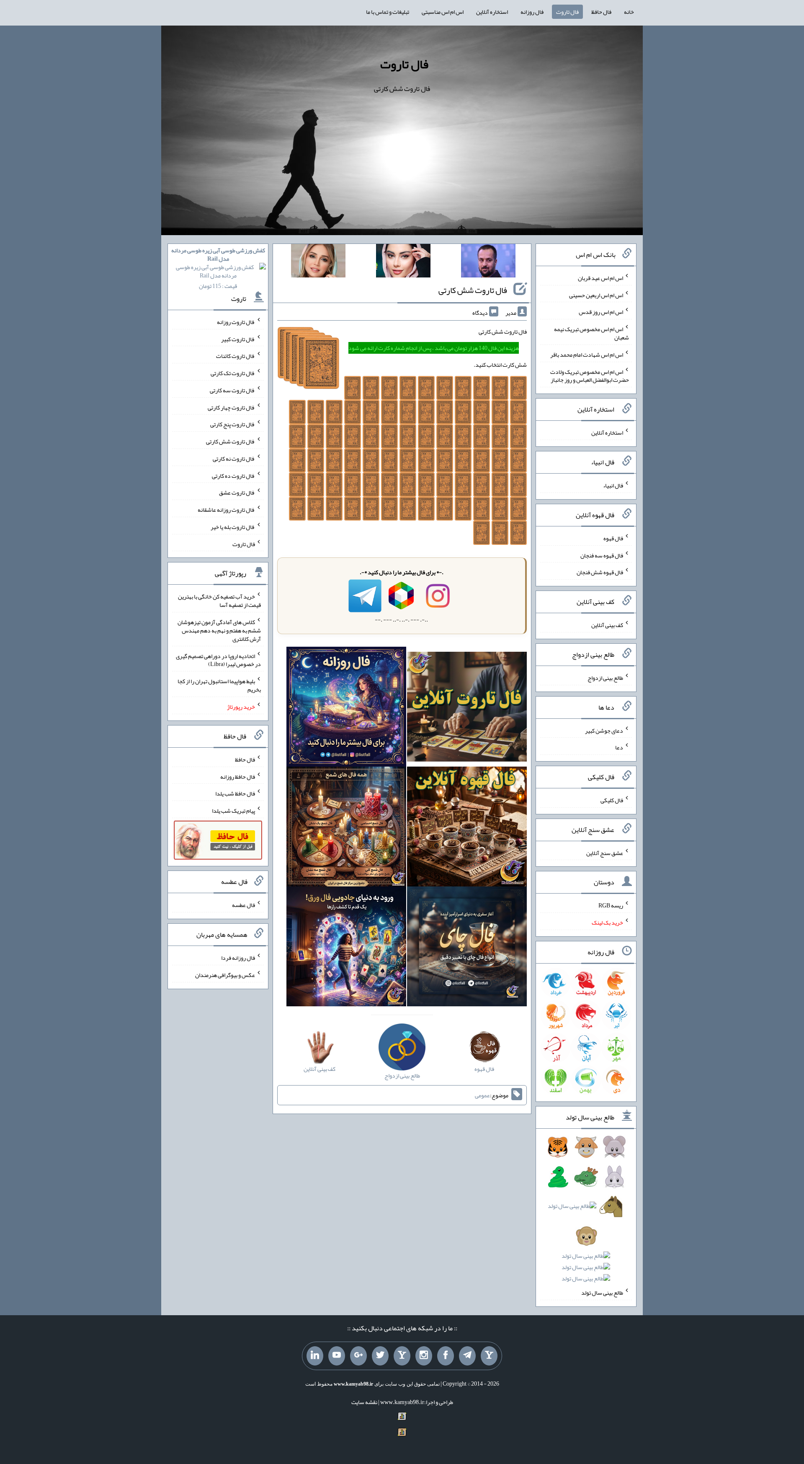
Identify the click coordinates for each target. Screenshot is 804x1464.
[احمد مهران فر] (488, 262)
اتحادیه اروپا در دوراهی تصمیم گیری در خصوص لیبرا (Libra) (218, 660)
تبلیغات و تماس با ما (387, 12)
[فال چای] (467, 948)
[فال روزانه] (346, 708)
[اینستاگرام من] (423, 1356)
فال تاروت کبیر (238, 339)
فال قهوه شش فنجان (600, 572)
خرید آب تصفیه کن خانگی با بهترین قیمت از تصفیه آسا (219, 601)
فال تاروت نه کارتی (234, 458)
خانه (629, 12)
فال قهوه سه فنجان (601, 555)
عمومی (482, 1095)
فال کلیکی (611, 800)
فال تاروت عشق (237, 492)
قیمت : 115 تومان (218, 268)
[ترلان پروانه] (403, 262)
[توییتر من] (380, 1356)
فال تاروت (567, 12)
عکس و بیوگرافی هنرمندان (225, 975)
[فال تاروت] (467, 708)
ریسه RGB (610, 905)
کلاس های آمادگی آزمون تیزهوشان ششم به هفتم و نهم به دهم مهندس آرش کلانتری (219, 630)
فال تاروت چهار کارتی (231, 407)
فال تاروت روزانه (236, 322)
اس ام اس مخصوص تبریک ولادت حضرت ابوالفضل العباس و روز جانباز (589, 375)
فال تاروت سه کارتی (232, 390)
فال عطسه (243, 905)
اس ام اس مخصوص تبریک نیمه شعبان (591, 333)
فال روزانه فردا (238, 958)
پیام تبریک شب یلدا (233, 810)
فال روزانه (532, 12)
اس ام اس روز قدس (601, 312)
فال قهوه (613, 538)
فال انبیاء (613, 485)
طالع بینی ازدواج (605, 678)
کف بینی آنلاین (607, 625)
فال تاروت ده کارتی (233, 475)
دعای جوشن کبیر (604, 730)
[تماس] (402, 1356)
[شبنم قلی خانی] (318, 262)
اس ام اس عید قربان (600, 278)
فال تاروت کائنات (235, 356)
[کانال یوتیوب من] (336, 1356)
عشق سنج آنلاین (604, 852)
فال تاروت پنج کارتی (232, 424)
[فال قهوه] (467, 828)
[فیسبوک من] (445, 1356)
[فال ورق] (346, 948)
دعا (619, 747)
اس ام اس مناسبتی (443, 12)
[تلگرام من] (467, 1356)
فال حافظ (601, 12)
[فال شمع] (346, 828)
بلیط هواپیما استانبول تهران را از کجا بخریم (219, 685)
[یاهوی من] (489, 1356)
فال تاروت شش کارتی (472, 290)
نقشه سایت (364, 1402)
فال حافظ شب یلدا (235, 793)
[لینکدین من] (315, 1356)
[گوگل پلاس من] (358, 1356)
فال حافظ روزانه (237, 776)
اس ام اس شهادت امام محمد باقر (586, 354)
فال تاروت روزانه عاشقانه (226, 510)
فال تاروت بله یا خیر (233, 527)
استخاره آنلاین (492, 12)
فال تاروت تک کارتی (233, 373)
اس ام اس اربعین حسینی (596, 295)
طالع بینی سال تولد (602, 1292)
